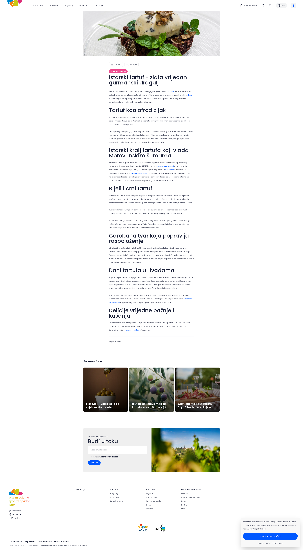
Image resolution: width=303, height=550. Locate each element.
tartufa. (171, 91)
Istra (190, 95)
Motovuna (169, 169)
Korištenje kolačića (257, 529)
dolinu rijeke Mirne (139, 173)
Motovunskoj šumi (166, 166)
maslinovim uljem (132, 330)
